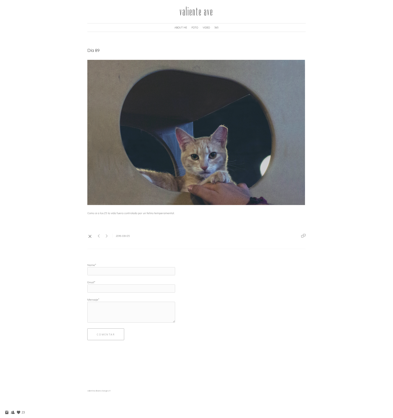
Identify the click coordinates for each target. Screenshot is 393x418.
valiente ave (196, 11)
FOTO (194, 27)
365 (216, 27)
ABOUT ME (180, 27)
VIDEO (206, 27)
